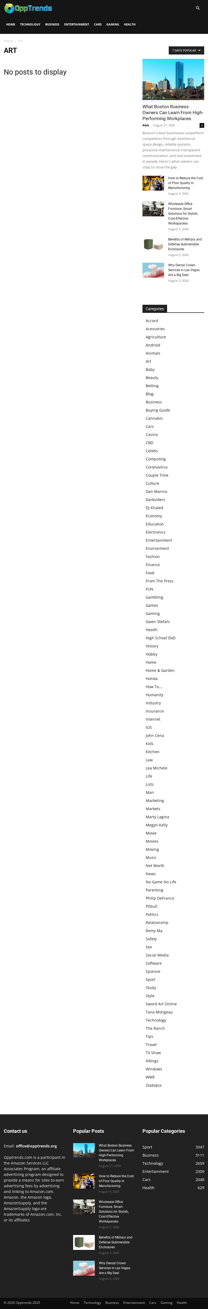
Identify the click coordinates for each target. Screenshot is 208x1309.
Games (152, 605)
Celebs (152, 450)
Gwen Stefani (158, 621)
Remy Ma (154, 930)
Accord (152, 320)
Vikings (152, 1060)
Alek (145, 125)
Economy (154, 515)
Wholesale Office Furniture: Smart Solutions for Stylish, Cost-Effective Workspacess (183, 213)
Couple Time (157, 475)
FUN (149, 589)
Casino (152, 434)
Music (151, 857)
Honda (152, 678)
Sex (149, 946)
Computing (156, 458)
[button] (197, 8)
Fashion (153, 556)
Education (155, 524)
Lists (150, 784)
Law (149, 759)
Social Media (157, 955)
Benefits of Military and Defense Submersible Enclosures (185, 244)
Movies (152, 841)
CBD (149, 442)
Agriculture (156, 336)
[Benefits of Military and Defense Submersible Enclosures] (153, 244)
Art (148, 361)
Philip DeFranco (160, 898)
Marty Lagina (157, 816)
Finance (153, 564)
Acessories (155, 328)
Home (10, 24)
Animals (153, 353)
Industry (153, 702)
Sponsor (153, 971)
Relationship (157, 922)
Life (149, 776)
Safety (151, 938)
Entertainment (76, 24)
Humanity (154, 694)
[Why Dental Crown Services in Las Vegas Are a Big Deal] (153, 270)
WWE (150, 1077)
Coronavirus (157, 467)
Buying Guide (158, 410)
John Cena (155, 735)
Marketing (155, 800)
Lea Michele (156, 768)
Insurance (155, 711)
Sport (150, 979)
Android (153, 345)
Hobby (151, 654)
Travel (151, 1044)
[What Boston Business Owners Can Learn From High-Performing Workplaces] (173, 79)
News (151, 873)
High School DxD (161, 637)
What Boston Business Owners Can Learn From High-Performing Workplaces (172, 112)
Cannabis (154, 418)
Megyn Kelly (157, 824)
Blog (150, 393)
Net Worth (155, 865)
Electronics (155, 532)
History (152, 646)
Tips (149, 1036)
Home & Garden (160, 670)
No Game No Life (161, 881)
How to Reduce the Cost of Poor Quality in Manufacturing (185, 183)
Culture (152, 483)
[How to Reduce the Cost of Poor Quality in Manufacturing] (153, 183)
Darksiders (155, 499)
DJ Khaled (154, 507)
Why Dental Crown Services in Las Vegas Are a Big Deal (184, 270)
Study (151, 987)
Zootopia (153, 1085)
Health (129, 24)
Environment (157, 548)
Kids (150, 743)
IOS (149, 727)
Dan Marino (156, 491)
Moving (152, 849)
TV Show (153, 1052)
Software (154, 963)
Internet (153, 719)
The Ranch (155, 1028)
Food (150, 572)
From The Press (160, 580)
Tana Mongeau (159, 1012)
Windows (154, 1068)
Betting (152, 385)
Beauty (152, 377)
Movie (151, 833)
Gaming (112, 24)
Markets (153, 808)
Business (52, 24)
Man (150, 792)
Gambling (154, 597)
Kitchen (153, 751)
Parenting (154, 890)
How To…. (154, 686)
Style (150, 995)
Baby (150, 369)
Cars (98, 24)
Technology (30, 24)
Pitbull (151, 906)
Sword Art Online (161, 1003)
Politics (152, 914)
